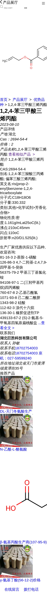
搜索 (25, 8)
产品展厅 (20, 99)
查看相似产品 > (21, 154)
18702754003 (26, 348)
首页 (3, 99)
